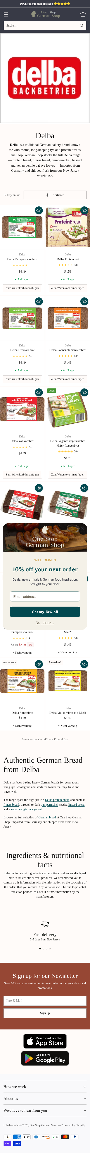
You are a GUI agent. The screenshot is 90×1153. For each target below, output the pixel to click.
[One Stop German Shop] (45, 14)
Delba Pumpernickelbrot (22, 259)
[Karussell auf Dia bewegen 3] (46, 948)
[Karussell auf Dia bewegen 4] (50, 948)
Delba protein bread (57, 799)
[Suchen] (82, 25)
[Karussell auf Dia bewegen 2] (43, 948)
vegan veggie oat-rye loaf (26, 809)
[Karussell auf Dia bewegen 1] (40, 948)
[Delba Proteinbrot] (67, 227)
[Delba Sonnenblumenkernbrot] (67, 318)
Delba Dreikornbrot (22, 350)
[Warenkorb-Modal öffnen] (82, 14)
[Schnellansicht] (39, 210)
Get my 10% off (45, 611)
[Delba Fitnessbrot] (22, 680)
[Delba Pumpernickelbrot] (22, 227)
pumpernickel (49, 804)
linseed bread (76, 804)
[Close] (82, 528)
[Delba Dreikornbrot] (22, 318)
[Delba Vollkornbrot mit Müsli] (67, 680)
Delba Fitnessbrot (22, 712)
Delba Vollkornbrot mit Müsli (67, 712)
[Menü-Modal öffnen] (5, 14)
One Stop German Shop (43, 1125)
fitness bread (11, 804)
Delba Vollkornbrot (22, 441)
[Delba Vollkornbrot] (22, 409)
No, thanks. (45, 622)
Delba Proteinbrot (68, 259)
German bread (47, 817)
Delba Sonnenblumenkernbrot (67, 350)
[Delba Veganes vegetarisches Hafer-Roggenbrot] (67, 409)
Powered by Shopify (73, 1125)
